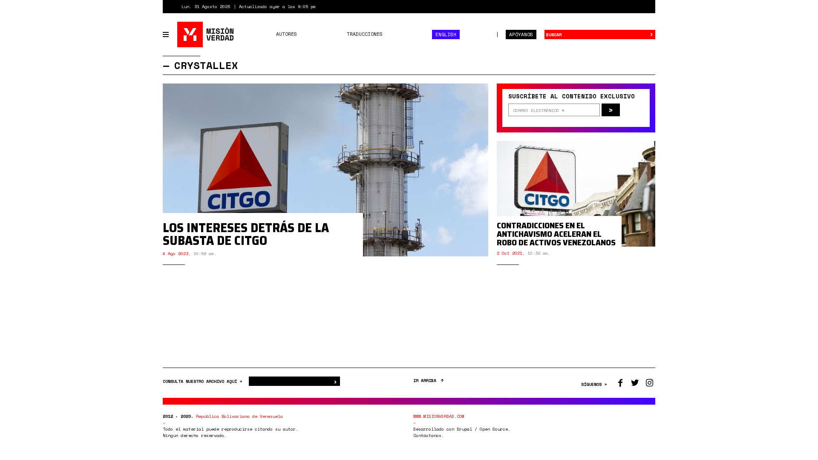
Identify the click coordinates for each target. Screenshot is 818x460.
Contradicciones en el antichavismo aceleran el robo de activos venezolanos (556, 233)
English (445, 34)
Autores (286, 34)
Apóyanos (521, 34)
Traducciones (365, 34)
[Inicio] (206, 34)
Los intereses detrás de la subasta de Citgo (246, 234)
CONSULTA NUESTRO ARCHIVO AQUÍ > (204, 381)
